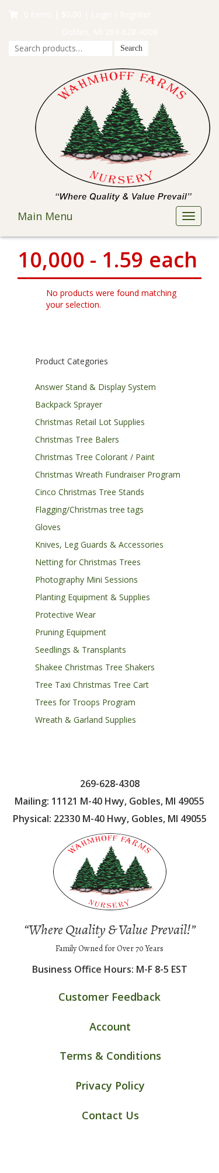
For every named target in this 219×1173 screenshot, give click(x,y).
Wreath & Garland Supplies (85, 719)
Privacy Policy (110, 1085)
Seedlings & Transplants (80, 649)
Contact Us (110, 1115)
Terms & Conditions (110, 1056)
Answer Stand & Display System (95, 386)
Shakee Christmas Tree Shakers (95, 667)
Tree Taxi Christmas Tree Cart (92, 684)
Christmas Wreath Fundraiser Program (107, 474)
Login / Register (121, 14)
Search (131, 48)
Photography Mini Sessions (86, 579)
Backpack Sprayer (68, 404)
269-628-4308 (131, 31)
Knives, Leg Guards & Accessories (99, 544)
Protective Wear (65, 614)
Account (110, 1026)
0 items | (53, 14)
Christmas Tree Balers (77, 439)
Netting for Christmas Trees (88, 562)
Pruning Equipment (70, 632)
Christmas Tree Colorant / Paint (95, 456)
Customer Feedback (109, 997)
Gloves (48, 526)
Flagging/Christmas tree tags (89, 509)
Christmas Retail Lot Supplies (90, 421)
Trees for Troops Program (85, 702)
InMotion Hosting (156, 1161)
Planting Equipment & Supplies (92, 597)
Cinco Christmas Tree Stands (89, 491)
